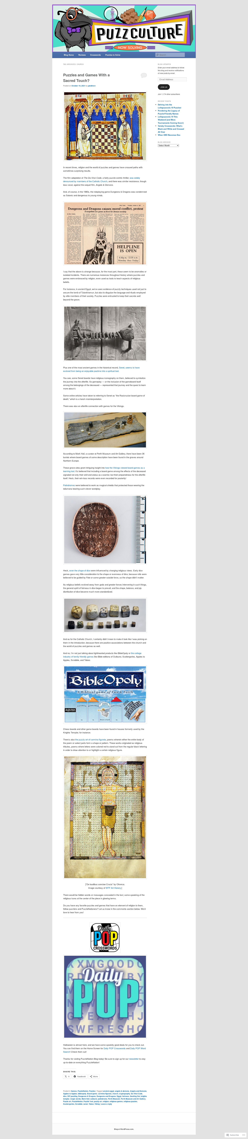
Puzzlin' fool (88, 1101)
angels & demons (122, 1091)
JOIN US (163, 87)
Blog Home (69, 54)
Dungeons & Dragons (87, 1096)
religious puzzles (130, 1101)
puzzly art (98, 1101)
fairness (125, 1096)
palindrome (102, 1098)
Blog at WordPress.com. (124, 1129)
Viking (97, 1104)
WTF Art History (113, 887)
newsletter (134, 1058)
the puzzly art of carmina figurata (90, 739)
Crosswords (95, 54)
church (115, 1093)
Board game (92, 1093)
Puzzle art (67, 1101)
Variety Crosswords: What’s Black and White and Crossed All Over (171, 128)
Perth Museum (114, 1098)
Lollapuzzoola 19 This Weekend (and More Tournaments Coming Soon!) (171, 119)
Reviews (82, 54)
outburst (93, 1098)
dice (65, 1096)
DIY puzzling (72, 1096)
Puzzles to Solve (112, 54)
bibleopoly (82, 1093)
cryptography (124, 1093)
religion (106, 1101)
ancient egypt (108, 1091)
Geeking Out (135, 1096)
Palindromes (69, 485)
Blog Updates (164, 64)
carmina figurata (105, 1093)
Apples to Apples (70, 1093)
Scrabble (79, 1104)
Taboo (91, 1104)
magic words (75, 1098)
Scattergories (68, 1104)
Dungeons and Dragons (106, 1096)
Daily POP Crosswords (115, 1048)
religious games (116, 1101)
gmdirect (91, 85)
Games (74, 1091)
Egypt (119, 1096)
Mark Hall (85, 1098)
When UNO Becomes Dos (169, 135)
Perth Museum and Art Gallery (133, 1098)
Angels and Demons (138, 1091)
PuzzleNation (83, 1091)
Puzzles (92, 1091)
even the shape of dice (79, 570)
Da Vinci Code (136, 1093)
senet (85, 1104)
